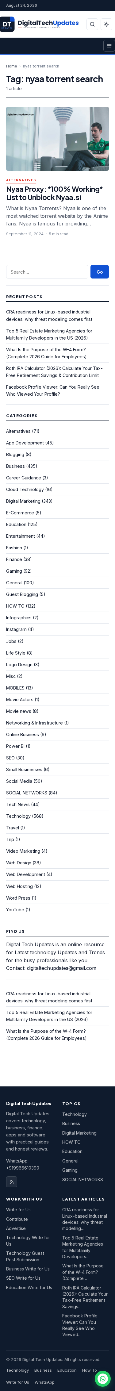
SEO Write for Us (23, 1278)
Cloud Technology (25, 489)
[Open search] (92, 24)
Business (15, 466)
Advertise (16, 1228)
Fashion (14, 547)
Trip (10, 839)
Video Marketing (23, 851)
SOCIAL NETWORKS (26, 792)
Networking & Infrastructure (34, 722)
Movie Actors (19, 699)
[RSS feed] (11, 1181)
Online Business (22, 734)
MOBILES (15, 687)
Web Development (25, 874)
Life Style (15, 652)
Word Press (18, 898)
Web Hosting (19, 886)
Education (16, 524)
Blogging (15, 454)
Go (100, 272)
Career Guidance (23, 477)
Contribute (17, 1219)
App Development (25, 442)
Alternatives (21, 180)
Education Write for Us (29, 1287)
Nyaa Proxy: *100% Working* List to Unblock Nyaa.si (54, 193)
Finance (14, 559)
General (14, 582)
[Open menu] (109, 46)
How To (89, 1370)
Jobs (11, 641)
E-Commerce (20, 512)
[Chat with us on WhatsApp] (103, 1379)
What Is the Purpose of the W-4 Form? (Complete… (83, 1272)
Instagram (16, 629)
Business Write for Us (28, 1268)
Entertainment (20, 536)
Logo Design (19, 664)
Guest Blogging (22, 594)
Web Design (18, 862)
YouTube (15, 909)
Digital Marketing (23, 501)
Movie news (18, 711)
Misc (11, 676)
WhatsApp (45, 1382)
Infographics (19, 617)
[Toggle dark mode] (106, 24)
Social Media (19, 781)
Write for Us (18, 1209)
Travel (12, 827)
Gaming (14, 571)
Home (11, 66)
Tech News (18, 804)
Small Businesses (24, 769)
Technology (18, 816)
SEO (10, 757)
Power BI (15, 746)
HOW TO (15, 606)
